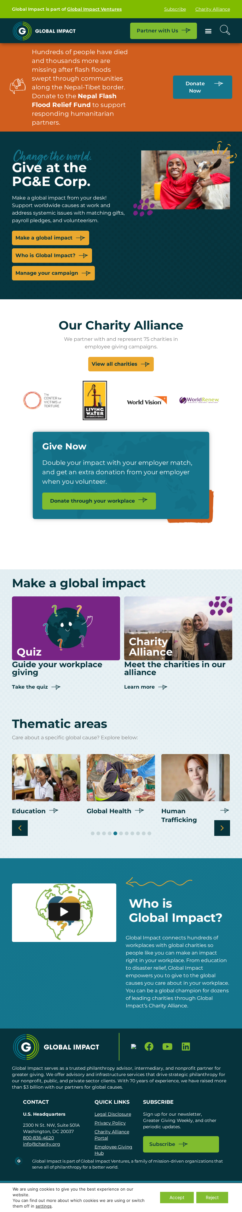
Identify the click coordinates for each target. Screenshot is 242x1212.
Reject (212, 1197)
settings (44, 1206)
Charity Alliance (212, 9)
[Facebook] (148, 1046)
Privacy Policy (110, 1123)
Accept (177, 1197)
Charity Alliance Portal (112, 1135)
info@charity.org (41, 1144)
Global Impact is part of (67, 9)
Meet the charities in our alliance (175, 668)
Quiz (29, 651)
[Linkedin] (186, 1046)
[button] (208, 30)
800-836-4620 (38, 1138)
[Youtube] (167, 1046)
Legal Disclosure (113, 1114)
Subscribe (175, 9)
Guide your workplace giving (57, 668)
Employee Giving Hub (113, 1150)
